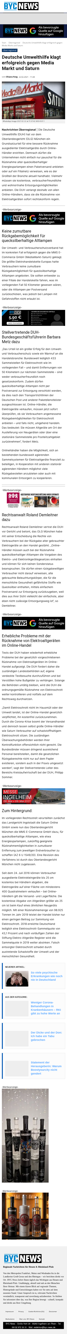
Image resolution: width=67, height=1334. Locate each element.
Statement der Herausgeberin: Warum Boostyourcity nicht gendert (46, 1068)
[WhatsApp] (36, 19)
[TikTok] (28, 19)
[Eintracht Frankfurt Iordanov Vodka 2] (25, 1238)
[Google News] (50, 19)
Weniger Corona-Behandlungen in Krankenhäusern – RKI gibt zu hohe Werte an (46, 1008)
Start (4, 42)
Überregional (14, 42)
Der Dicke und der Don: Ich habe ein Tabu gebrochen (46, 1036)
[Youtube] (43, 19)
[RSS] (21, 19)
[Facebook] (6, 19)
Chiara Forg (11, 76)
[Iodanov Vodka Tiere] (25, 1181)
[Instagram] (14, 19)
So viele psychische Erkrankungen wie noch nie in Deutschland (46, 976)
